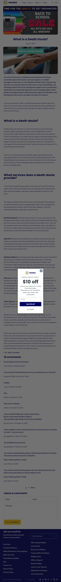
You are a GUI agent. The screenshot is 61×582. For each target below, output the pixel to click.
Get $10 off (30, 304)
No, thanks (30, 309)
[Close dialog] (41, 270)
